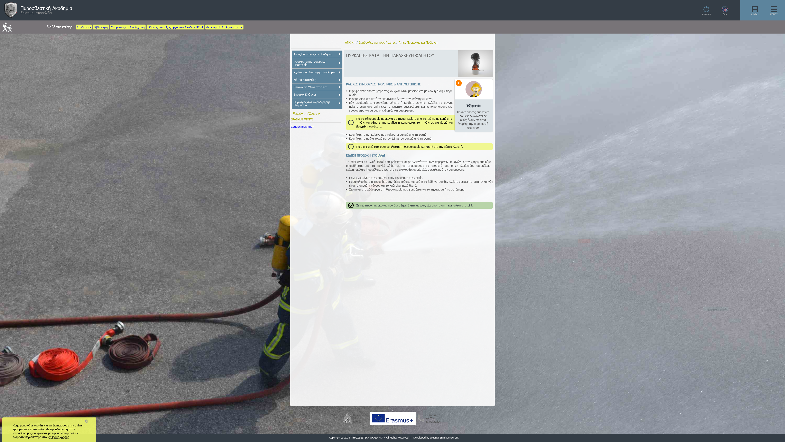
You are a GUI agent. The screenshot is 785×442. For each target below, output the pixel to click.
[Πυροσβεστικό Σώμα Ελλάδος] (347, 418)
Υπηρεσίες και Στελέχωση (128, 27)
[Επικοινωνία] (420, 422)
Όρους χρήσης (59, 437)
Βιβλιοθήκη (101, 27)
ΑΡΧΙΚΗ (754, 14)
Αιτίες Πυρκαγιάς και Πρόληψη (418, 42)
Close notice (86, 421)
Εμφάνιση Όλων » (306, 113)
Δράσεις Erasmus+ (302, 127)
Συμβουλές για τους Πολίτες (377, 42)
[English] (725, 11)
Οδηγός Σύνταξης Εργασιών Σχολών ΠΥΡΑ (175, 27)
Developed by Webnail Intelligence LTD (436, 437)
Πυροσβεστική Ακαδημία (46, 8)
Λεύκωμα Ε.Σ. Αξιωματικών (224, 27)
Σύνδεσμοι (84, 27)
